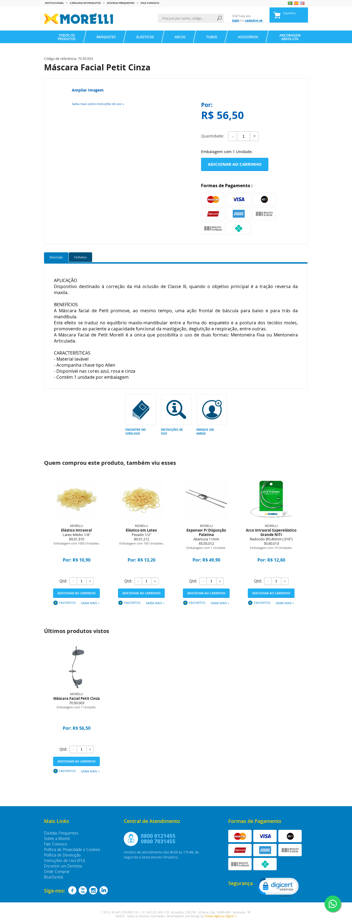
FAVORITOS (67, 603)
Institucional (54, 3)
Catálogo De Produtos (85, 3)
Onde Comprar (57, 871)
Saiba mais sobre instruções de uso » (98, 104)
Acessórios (248, 37)
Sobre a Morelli (57, 838)
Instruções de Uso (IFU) (64, 860)
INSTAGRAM (93, 890)
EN (302, 3)
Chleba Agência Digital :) (220, 916)
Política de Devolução (62, 855)
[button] (277, 887)
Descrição (56, 257)
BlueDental (53, 877)
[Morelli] (78, 19)
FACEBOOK (72, 890)
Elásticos (145, 37)
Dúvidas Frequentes (120, 3)
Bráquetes (106, 37)
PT (290, 3)
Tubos (211, 37)
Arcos (180, 37)
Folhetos (80, 257)
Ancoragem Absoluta (290, 37)
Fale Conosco (150, 3)
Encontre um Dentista (63, 866)
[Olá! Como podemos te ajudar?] (332, 904)
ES (296, 3)
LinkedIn (104, 890)
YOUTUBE (83, 890)
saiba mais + (90, 603)
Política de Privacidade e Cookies (72, 849)
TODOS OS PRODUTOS (67, 37)
